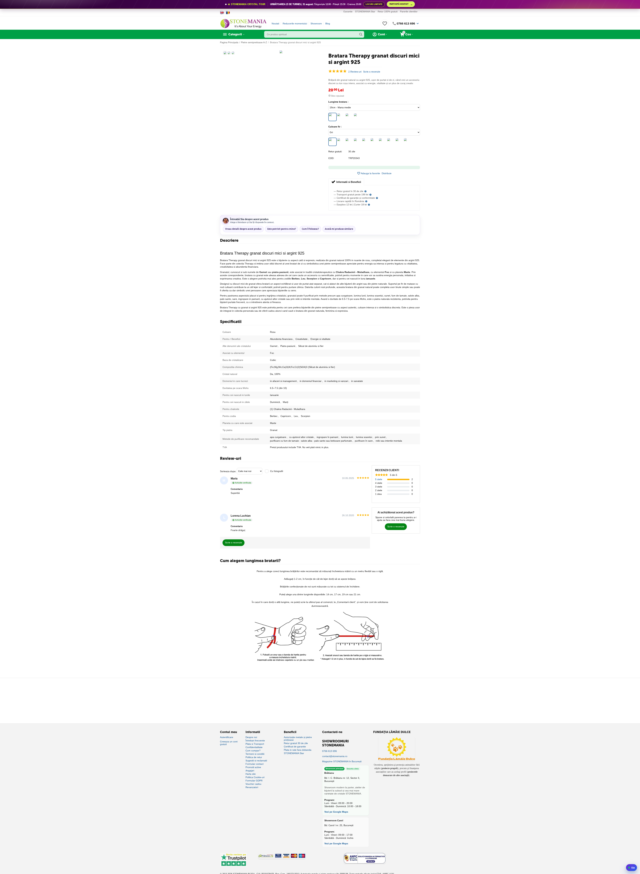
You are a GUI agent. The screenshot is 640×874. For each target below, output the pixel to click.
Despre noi (251, 737)
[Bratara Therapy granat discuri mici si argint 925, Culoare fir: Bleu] (399, 142)
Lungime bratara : (338, 101)
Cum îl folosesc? (310, 228)
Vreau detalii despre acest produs (243, 228)
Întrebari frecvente (255, 740)
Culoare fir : (335, 126)
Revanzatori (252, 787)
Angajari (250, 770)
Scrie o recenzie (371, 71)
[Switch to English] (222, 13)
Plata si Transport (255, 744)
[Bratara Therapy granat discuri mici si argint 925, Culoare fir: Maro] (349, 142)
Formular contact (255, 764)
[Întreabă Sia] (631, 867)
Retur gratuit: (335, 151)
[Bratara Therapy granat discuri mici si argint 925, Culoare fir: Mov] (357, 142)
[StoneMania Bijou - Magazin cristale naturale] (243, 23)
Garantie (347, 11)
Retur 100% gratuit (388, 11)
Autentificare (226, 737)
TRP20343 (354, 158)
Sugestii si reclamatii (256, 760)
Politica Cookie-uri (255, 777)
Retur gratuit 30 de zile (296, 743)
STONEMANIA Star (365, 11)
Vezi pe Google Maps (336, 811)
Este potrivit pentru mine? (281, 228)
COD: (331, 158)
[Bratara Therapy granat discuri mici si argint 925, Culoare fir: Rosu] (366, 142)
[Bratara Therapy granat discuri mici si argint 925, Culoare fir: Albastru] (391, 142)
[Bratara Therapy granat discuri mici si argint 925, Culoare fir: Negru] (341, 142)
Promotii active (253, 767)
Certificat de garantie (295, 746)
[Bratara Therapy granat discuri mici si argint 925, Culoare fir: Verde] (382, 142)
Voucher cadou (253, 784)
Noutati (275, 23)
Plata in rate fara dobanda (297, 750)
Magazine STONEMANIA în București (342, 761)
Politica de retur (254, 757)
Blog (327, 23)
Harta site (251, 774)
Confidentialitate (254, 747)
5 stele (378, 479)
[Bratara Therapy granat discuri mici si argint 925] (281, 52)
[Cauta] (361, 34)
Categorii (235, 34)
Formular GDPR (254, 780)
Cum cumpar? (253, 750)
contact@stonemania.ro (334, 756)
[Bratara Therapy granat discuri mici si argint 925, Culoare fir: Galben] (407, 142)
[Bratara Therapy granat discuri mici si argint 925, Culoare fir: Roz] (374, 142)
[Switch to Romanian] (228, 13)
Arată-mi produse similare (339, 228)
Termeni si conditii (255, 754)
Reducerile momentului (295, 23)
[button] (387, 173)
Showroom (316, 23)
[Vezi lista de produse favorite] (384, 25)
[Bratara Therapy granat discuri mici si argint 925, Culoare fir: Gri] (332, 142)
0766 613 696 (406, 23)
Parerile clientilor (409, 11)
